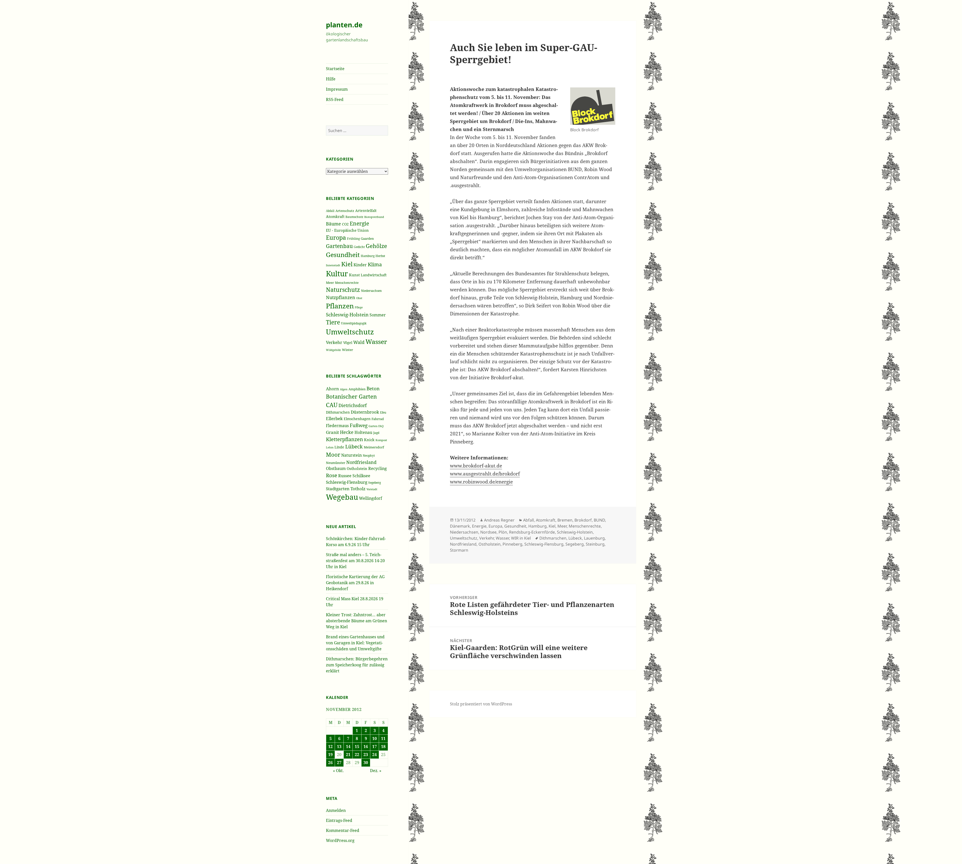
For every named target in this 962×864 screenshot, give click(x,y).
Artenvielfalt (366, 210)
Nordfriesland (361, 462)
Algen (343, 389)
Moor (333, 454)
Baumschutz (354, 217)
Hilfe (330, 79)
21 (348, 754)
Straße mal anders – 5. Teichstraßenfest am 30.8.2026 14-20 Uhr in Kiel (355, 560)
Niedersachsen (371, 291)
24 (374, 754)
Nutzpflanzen (340, 297)
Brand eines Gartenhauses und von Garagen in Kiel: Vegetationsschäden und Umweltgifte (355, 643)
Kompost (381, 440)
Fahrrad (378, 419)
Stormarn (459, 550)
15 (357, 746)
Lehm (329, 447)
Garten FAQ (376, 426)
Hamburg (368, 256)
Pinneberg (512, 544)
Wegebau (342, 497)
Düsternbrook (365, 412)
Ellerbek (334, 418)
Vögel (347, 342)
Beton (373, 388)
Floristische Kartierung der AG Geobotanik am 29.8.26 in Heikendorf (355, 582)
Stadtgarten (337, 488)
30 (366, 762)
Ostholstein (357, 468)
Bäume (333, 224)
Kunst (354, 274)
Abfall (330, 211)
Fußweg (359, 425)
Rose (331, 475)
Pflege (359, 307)
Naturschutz (343, 290)
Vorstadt (372, 489)
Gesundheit (343, 254)
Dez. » (375, 770)
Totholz (358, 488)
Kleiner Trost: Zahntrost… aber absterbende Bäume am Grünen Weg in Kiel (356, 621)
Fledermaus (337, 425)
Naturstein (351, 455)
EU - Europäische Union (347, 230)
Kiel (346, 264)
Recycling (377, 468)
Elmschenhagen (357, 418)
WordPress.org (340, 840)
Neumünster (335, 462)
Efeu (383, 412)
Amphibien (357, 389)
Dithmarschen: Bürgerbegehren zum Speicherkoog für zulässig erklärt (357, 665)
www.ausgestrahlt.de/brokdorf (485, 473)
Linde (339, 447)
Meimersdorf (374, 447)
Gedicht (359, 247)
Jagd (376, 433)
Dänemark (460, 526)
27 (339, 762)
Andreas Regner (499, 520)
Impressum (337, 89)
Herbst (380, 256)
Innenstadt (333, 265)
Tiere (333, 322)
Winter (347, 349)
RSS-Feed (334, 99)
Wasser (376, 341)
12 (330, 746)
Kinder (360, 265)
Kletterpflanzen (344, 439)
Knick (369, 439)
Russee (344, 475)
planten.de (344, 24)
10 (374, 738)
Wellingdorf (370, 498)
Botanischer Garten (351, 396)
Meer (330, 282)
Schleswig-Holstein (347, 314)
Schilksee (361, 475)
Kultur (337, 274)
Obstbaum (336, 468)
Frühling (353, 238)
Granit (332, 432)
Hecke (346, 432)
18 (383, 746)
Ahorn (332, 389)
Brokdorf (583, 520)
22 (357, 754)
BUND (599, 520)
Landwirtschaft (374, 275)
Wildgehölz (333, 350)
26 (330, 762)
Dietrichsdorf (352, 405)
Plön (503, 532)
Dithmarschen (338, 412)
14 (348, 746)
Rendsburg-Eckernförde (532, 532)
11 (383, 738)
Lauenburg (594, 538)
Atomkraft (335, 216)
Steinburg (595, 544)
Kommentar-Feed (342, 830)
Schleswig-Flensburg (346, 482)
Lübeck (354, 446)
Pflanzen (340, 305)
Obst (359, 298)
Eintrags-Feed (339, 820)
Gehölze (376, 246)
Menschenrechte (346, 283)
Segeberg (374, 482)
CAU (331, 405)
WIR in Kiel (521, 538)
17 (374, 746)
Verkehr (334, 342)
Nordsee (488, 532)
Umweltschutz (350, 331)
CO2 (345, 224)
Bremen (564, 520)
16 (366, 746)
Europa (336, 237)
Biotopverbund (374, 217)
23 (366, 754)
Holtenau (363, 432)
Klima (375, 264)
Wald (359, 342)
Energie (359, 223)
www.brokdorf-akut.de (476, 465)
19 (330, 754)
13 (339, 746)
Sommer (378, 315)
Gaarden (367, 238)
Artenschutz (344, 210)
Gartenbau (339, 246)
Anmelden (336, 810)
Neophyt (369, 455)
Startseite (335, 68)
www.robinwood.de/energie (481, 481)
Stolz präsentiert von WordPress (481, 704)
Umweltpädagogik (354, 323)
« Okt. (338, 770)
